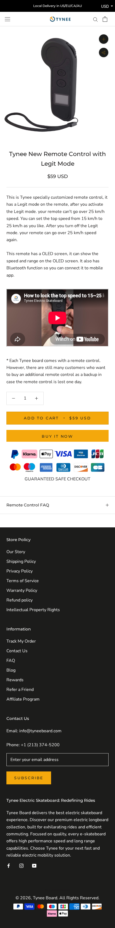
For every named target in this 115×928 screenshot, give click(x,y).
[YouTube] (34, 865)
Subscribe (28, 777)
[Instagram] (21, 865)
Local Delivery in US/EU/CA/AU (57, 6)
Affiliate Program (23, 699)
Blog (11, 670)
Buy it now (57, 436)
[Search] (95, 19)
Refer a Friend (20, 690)
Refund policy (19, 600)
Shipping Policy (21, 561)
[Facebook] (8, 865)
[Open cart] (105, 19)
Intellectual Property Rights (33, 610)
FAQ (10, 661)
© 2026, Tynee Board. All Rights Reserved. (57, 898)
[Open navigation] (7, 19)
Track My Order (21, 641)
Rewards (15, 680)
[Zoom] (103, 39)
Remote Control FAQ (27, 505)
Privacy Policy (19, 571)
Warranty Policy (21, 590)
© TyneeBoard (57, 890)
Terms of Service (22, 581)
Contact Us (17, 651)
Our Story (15, 552)
